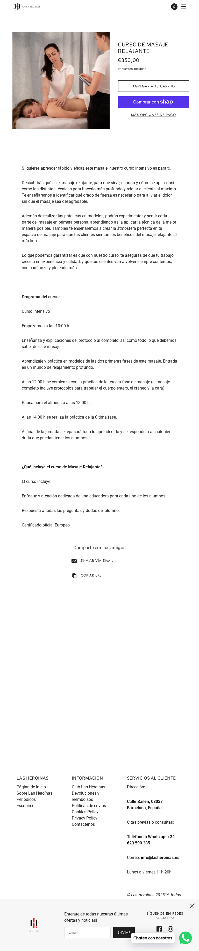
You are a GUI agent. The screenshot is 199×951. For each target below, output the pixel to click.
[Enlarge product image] (61, 80)
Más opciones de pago (153, 114)
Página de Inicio (31, 787)
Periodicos (26, 799)
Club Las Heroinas (88, 787)
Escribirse (25, 805)
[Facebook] (161, 929)
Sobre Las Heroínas (34, 793)
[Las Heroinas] (26, 6)
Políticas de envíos (89, 805)
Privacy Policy (84, 818)
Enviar (124, 932)
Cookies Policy (85, 811)
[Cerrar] (192, 905)
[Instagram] (169, 929)
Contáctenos (83, 824)
